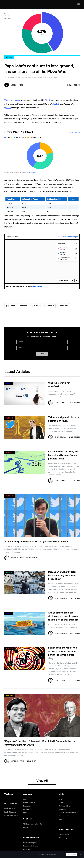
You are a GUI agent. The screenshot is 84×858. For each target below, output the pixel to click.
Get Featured (63, 816)
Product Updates (10, 812)
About (25, 799)
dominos (23, 305)
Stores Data (63, 305)
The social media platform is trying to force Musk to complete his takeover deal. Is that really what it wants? (62, 428)
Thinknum (8, 794)
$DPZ (56, 104)
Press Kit (26, 813)
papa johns (10, 305)
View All (42, 780)
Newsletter (62, 809)
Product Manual (9, 809)
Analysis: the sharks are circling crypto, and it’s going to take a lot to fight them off (63, 616)
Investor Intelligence (30, 843)
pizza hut (50, 305)
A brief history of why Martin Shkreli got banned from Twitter (36, 541)
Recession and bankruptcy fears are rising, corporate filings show (62, 575)
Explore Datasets (29, 803)
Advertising (63, 838)
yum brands (36, 305)
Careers (26, 809)
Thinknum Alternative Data (32, 824)
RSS (60, 819)
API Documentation (11, 815)
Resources (27, 806)
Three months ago (12, 100)
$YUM (48, 100)
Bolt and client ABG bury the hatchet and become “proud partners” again (63, 455)
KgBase (26, 827)
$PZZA (8, 107)
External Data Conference (67, 813)
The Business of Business (12, 4)
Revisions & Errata (65, 806)
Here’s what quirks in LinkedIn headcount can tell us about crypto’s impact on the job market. (61, 394)
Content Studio (64, 834)
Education (26, 849)
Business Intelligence (30, 846)
